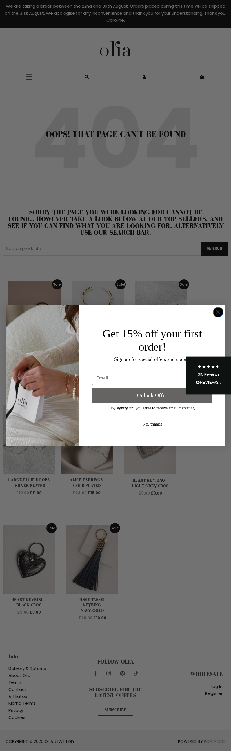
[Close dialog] (218, 312)
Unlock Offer (152, 395)
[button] (208, 376)
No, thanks (152, 424)
